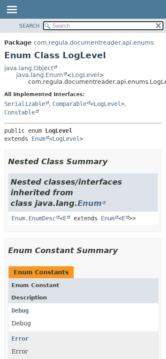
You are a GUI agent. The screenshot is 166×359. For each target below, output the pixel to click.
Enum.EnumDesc (33, 218)
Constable (19, 112)
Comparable (69, 103)
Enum (38, 138)
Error (20, 338)
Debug (20, 310)
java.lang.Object (28, 68)
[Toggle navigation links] (11, 10)
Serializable (24, 103)
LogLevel (85, 74)
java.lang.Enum (39, 74)
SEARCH (29, 26)
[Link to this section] (113, 161)
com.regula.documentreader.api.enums (94, 42)
